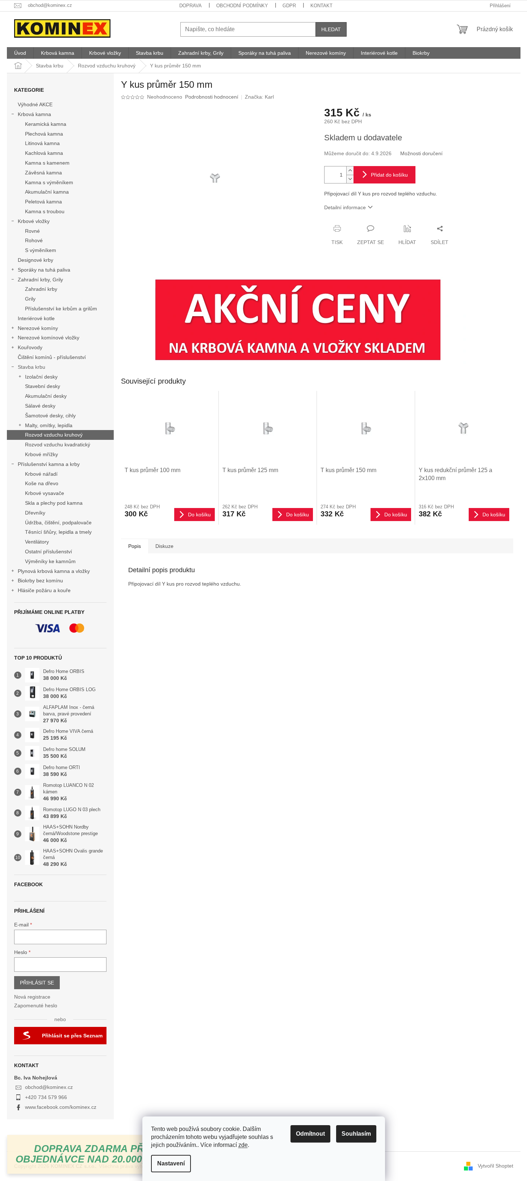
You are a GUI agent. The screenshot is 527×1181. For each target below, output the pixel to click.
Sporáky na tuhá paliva (44, 270)
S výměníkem (40, 250)
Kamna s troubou (44, 211)
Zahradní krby (41, 289)
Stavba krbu (31, 367)
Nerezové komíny (38, 328)
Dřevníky (35, 513)
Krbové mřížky (41, 454)
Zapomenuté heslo (35, 1005)
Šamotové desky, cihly (50, 415)
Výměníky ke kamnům (50, 561)
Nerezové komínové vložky (48, 337)
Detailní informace (345, 207)
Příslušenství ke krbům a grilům (61, 308)
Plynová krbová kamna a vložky (54, 571)
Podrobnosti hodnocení (211, 97)
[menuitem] (20, 53)
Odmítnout (310, 1134)
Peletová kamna (43, 202)
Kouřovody (30, 347)
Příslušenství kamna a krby (49, 464)
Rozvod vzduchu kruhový (54, 435)
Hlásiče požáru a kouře (44, 590)
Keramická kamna (45, 124)
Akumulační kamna (47, 192)
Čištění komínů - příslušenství (52, 357)
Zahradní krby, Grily (40, 279)
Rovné (32, 231)
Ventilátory (37, 542)
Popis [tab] (134, 546)
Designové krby (35, 260)
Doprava (190, 5)
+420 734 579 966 (46, 1097)
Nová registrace (32, 997)
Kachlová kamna (44, 153)
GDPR (289, 5)
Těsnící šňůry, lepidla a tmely (58, 532)
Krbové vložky (34, 221)
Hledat (331, 29)
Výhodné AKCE (35, 104)
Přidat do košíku (389, 175)
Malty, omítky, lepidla (48, 425)
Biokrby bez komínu (40, 580)
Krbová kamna (34, 114)
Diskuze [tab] (164, 546)
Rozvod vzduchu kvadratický (57, 444)
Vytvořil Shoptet (495, 1166)
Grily (30, 299)
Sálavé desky (40, 406)
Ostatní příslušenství (48, 551)
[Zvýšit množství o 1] (350, 170)
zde (243, 1145)
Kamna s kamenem (47, 163)
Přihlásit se (37, 983)
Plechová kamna (44, 134)
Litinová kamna (42, 143)
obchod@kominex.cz (49, 1087)
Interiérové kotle (36, 318)
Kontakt (321, 5)
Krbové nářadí (41, 474)
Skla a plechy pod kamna (54, 503)
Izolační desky (41, 377)
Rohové (34, 240)
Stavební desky (42, 386)
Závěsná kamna (43, 173)
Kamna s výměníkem (49, 182)
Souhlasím (356, 1134)
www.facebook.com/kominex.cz (60, 1107)
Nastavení (171, 1163)
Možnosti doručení (421, 153)
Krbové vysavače (44, 493)
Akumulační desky (46, 396)
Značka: (259, 97)
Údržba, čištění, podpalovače (58, 522)
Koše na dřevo (41, 483)
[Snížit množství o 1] (350, 179)
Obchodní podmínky (242, 5)
